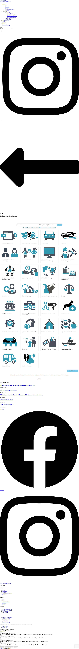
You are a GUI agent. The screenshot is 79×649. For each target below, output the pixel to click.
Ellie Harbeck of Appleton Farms (8, 390)
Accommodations (5, 20)
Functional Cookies (5, 636)
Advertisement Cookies (5, 643)
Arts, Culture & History (12, 16)
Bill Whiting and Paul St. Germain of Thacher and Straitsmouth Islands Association (21, 395)
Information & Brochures (56, 375)
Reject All (7, 629)
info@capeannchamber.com (5, 583)
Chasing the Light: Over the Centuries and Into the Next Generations (17, 385)
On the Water (10, 13)
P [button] (43, 227)
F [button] (31, 227)
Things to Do (7, 12)
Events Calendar (8, 19)
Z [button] (55, 227)
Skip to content (3, 0)
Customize (2, 629)
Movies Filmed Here (9, 18)
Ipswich (6, 8)
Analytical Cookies (5, 640)
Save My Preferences (9, 647)
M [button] (39, 227)
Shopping (4, 22)
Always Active (12, 633)
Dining (3, 21)
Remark (10, 636)
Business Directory (6, 25)
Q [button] (44, 227)
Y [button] (54, 227)
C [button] (27, 227)
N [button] (40, 227)
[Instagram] (40, 120)
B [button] (26, 227)
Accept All (12, 629)
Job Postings (43, 375)
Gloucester (7, 7)
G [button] (32, 227)
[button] (72, 371)
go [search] (60, 224)
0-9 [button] (23, 227)
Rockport (7, 10)
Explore (4, 4)
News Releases (21, 375)
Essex (6, 6)
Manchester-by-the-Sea (9, 9)
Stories (3, 23)
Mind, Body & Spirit (11, 17)
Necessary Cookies (5, 633)
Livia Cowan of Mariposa (6, 404)
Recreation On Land (11, 14)
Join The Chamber (65, 375)
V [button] (50, 227)
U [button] (49, 227)
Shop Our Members (36, 375)
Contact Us (48, 375)
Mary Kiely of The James (6, 399)
